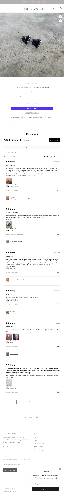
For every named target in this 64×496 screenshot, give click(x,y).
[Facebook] (3, 446)
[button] (32, 140)
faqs (35, 437)
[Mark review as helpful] (58, 190)
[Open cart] (61, 8)
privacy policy (38, 450)
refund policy (38, 446)
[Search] (57, 8)
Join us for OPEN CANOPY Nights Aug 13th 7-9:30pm (32, 2)
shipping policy (39, 443)
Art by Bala (15, 488)
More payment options (32, 113)
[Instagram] (7, 446)
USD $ (6, 481)
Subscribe (46, 489)
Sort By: (46, 157)
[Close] (60, 469)
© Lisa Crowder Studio (10, 485)
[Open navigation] (3, 8)
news (35, 440)
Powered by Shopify (10, 491)
